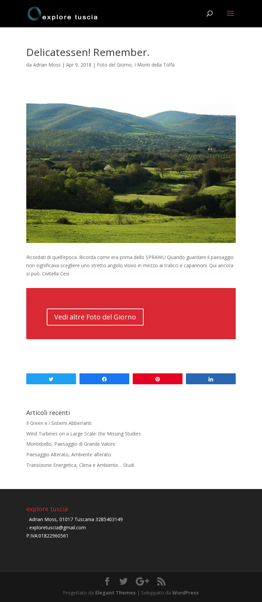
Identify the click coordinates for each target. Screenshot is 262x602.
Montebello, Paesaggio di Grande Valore (70, 444)
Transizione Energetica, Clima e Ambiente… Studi (80, 465)
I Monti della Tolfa (154, 64)
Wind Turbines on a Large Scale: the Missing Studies (83, 433)
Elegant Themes (115, 592)
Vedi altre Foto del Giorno (95, 316)
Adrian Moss (47, 64)
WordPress (185, 592)
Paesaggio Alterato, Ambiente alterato (68, 454)
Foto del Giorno (114, 64)
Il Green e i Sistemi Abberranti (58, 423)
